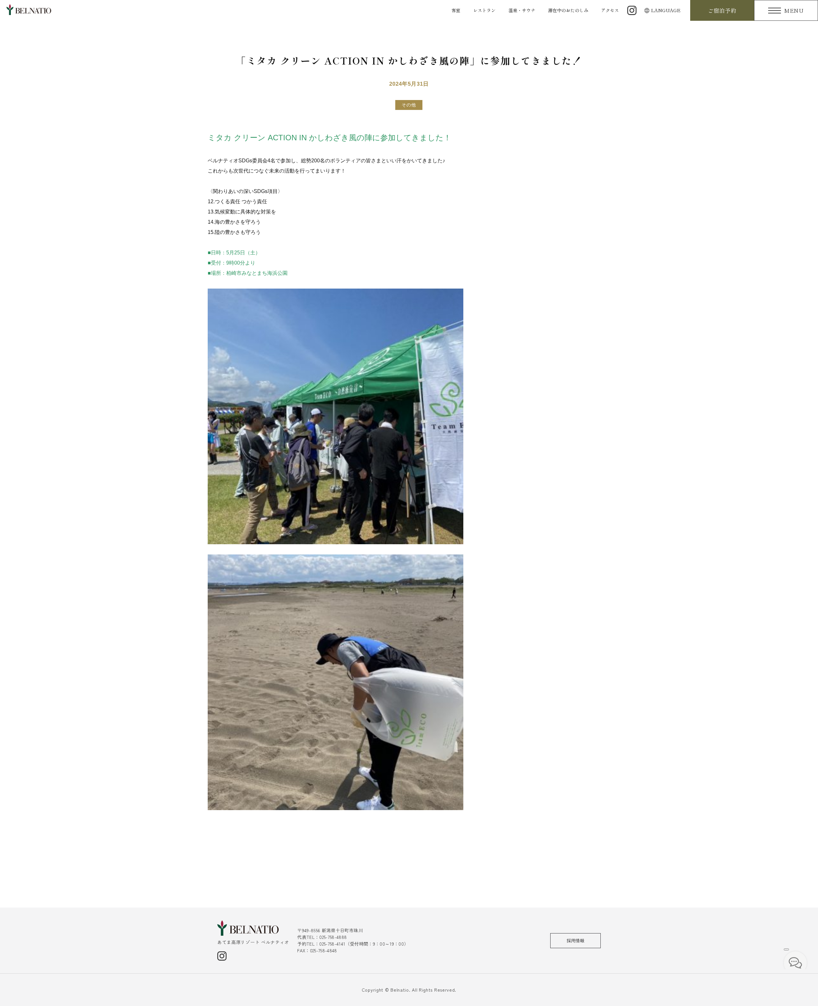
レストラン (484, 10)
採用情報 (575, 940)
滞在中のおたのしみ (568, 10)
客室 (455, 10)
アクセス (610, 10)
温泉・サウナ (521, 10)
